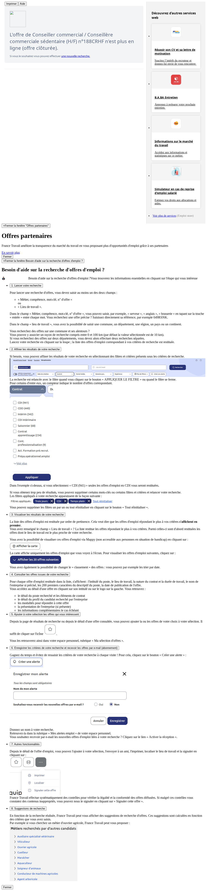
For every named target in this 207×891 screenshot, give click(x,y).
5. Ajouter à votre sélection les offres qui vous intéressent (45, 614)
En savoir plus (11, 252)
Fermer (7, 256)
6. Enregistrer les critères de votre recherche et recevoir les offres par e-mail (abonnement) (64, 647)
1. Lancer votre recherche (26, 285)
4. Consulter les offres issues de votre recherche (39, 574)
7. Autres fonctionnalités (25, 744)
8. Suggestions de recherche (28, 808)
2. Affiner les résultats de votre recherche (35, 349)
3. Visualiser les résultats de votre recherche (37, 514)
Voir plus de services (164, 215)
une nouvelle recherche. (75, 56)
